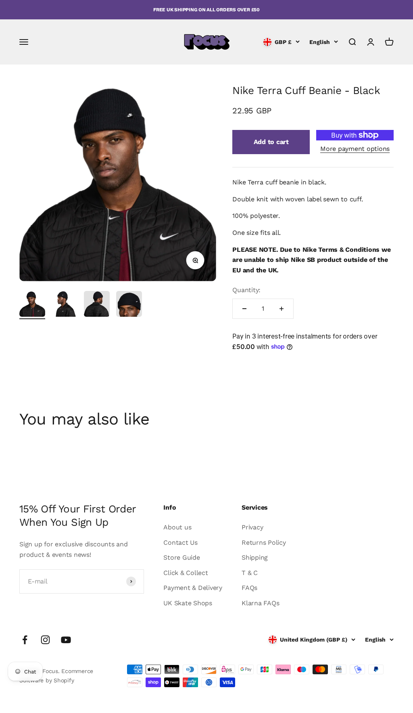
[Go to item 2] (64, 305)
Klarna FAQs (260, 603)
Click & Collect (185, 573)
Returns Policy (264, 542)
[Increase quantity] (281, 308)
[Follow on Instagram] (45, 639)
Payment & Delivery (192, 588)
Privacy (252, 527)
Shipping (255, 557)
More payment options (355, 149)
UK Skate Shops (187, 603)
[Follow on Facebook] (24, 639)
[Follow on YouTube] (65, 639)
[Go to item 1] (32, 305)
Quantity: (246, 290)
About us (177, 527)
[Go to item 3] (97, 305)
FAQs (249, 588)
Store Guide (181, 557)
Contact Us (180, 542)
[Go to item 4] (129, 305)
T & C (250, 573)
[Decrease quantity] (244, 308)
